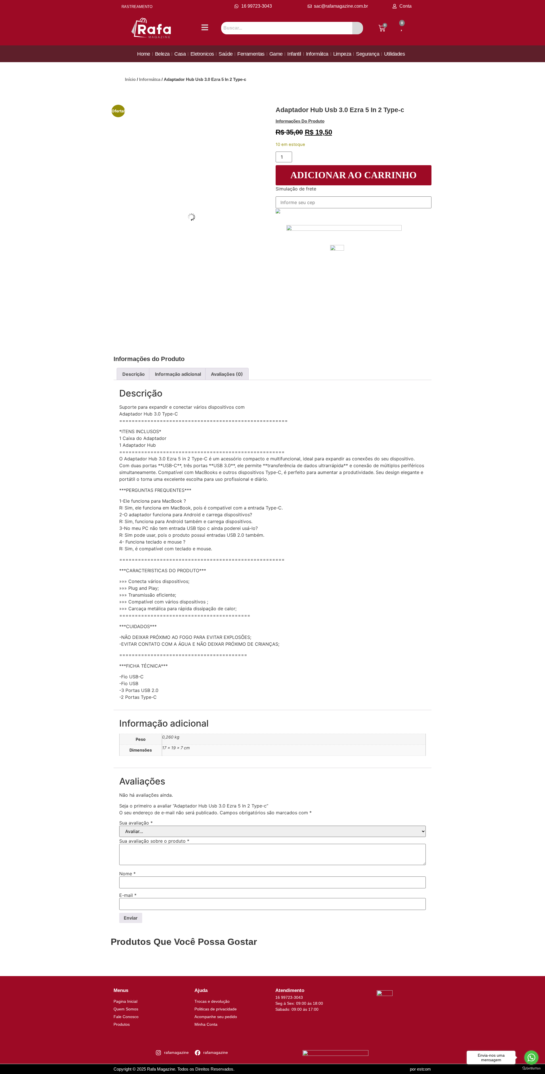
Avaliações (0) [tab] (227, 374)
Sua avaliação (136, 823)
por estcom (420, 1069)
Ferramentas (250, 54)
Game (276, 54)
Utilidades (394, 54)
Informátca (317, 54)
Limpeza (342, 54)
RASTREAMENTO (136, 7)
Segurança (367, 54)
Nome (127, 873)
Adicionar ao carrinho (353, 175)
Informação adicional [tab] (178, 374)
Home (143, 54)
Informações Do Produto (300, 121)
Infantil (294, 54)
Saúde (225, 54)
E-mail (128, 895)
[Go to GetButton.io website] (531, 1068)
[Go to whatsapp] (531, 1057)
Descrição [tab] (133, 374)
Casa (180, 54)
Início (130, 79)
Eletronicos (202, 54)
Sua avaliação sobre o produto (154, 841)
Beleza (162, 54)
